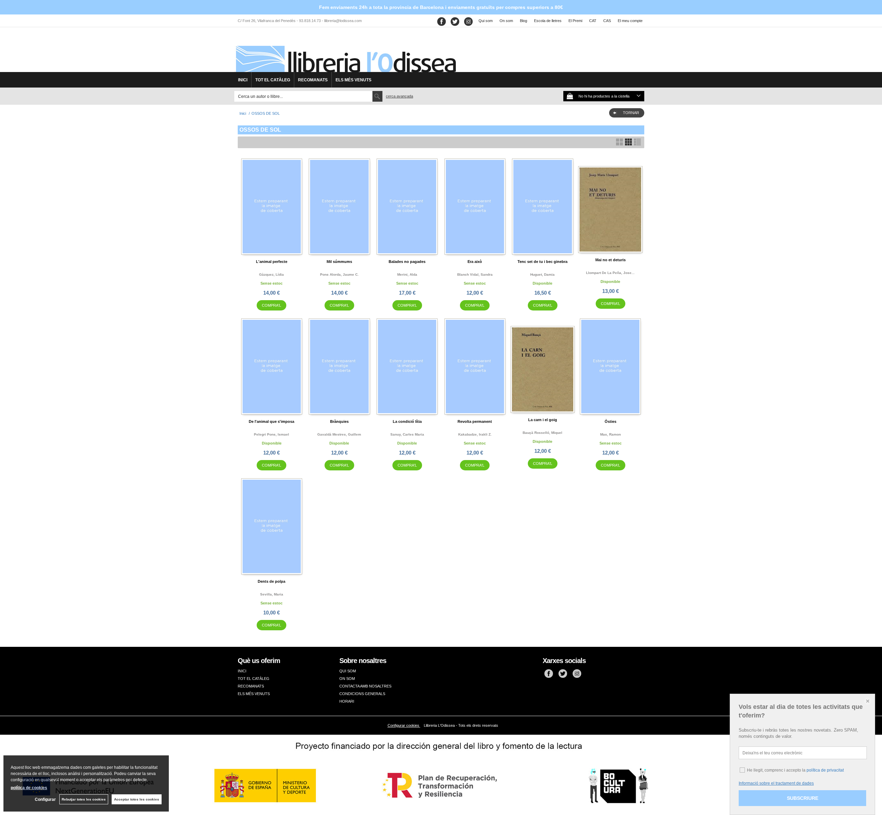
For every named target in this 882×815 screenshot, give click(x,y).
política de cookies (29, 787)
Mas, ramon (610, 434)
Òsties (610, 421)
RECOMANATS (313, 80)
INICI (242, 80)
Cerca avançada (399, 96)
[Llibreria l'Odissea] (345, 52)
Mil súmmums (339, 261)
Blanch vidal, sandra (475, 274)
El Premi (575, 21)
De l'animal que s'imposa (271, 421)
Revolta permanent (475, 421)
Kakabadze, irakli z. (475, 434)
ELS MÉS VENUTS (353, 80)
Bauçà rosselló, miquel (542, 433)
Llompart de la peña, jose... (610, 273)
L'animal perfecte (271, 261)
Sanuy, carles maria (407, 434)
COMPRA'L (271, 305)
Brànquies (339, 421)
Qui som (486, 21)
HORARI (346, 701)
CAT (592, 21)
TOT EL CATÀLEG (272, 80)
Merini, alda (407, 274)
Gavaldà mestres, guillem (339, 434)
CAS (607, 21)
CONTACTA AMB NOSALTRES (365, 686)
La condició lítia (407, 421)
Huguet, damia (542, 274)
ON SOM (347, 678)
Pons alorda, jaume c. (339, 274)
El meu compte (630, 21)
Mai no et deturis (610, 260)
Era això (475, 261)
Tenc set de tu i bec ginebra (542, 261)
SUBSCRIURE (802, 798)
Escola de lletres (548, 21)
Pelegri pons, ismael (271, 434)
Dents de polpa (271, 581)
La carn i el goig (542, 420)
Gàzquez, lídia (271, 274)
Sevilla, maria (271, 594)
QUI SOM (347, 671)
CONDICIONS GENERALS (362, 694)
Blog (523, 21)
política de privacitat (825, 770)
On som (506, 21)
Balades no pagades (407, 261)
